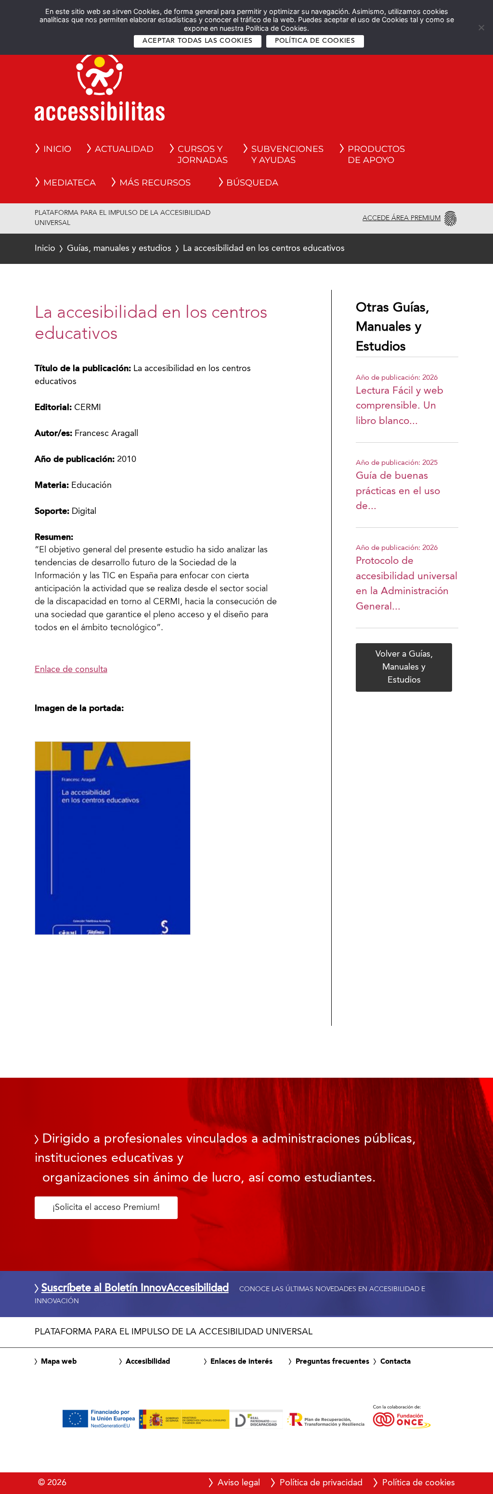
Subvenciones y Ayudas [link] (287, 155)
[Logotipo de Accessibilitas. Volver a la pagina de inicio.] (100, 88)
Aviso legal (239, 1483)
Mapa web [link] (59, 1361)
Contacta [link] (395, 1361)
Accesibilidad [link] (148, 1361)
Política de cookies (315, 41)
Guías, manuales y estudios (119, 248)
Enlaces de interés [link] (241, 1361)
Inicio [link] (57, 149)
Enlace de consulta (71, 669)
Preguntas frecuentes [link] (332, 1361)
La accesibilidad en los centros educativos (190, 248)
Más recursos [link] (155, 182)
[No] (481, 27)
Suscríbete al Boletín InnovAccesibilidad (135, 1288)
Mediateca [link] (69, 182)
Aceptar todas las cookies (198, 41)
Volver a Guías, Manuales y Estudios (404, 667)
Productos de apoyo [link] (376, 155)
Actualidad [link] (124, 149)
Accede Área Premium (402, 218)
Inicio (45, 248)
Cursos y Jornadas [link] (203, 155)
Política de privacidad (321, 1483)
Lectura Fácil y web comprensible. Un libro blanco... (399, 406)
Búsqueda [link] (252, 182)
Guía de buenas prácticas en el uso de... (398, 491)
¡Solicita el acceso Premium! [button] (106, 1207)
